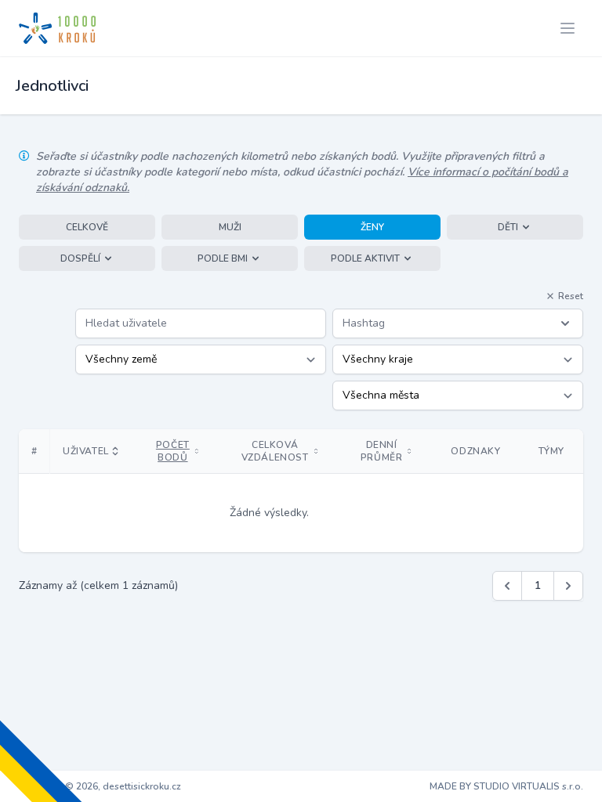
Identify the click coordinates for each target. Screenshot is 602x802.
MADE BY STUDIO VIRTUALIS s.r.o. (506, 786)
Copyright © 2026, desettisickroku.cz (100, 786)
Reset (570, 296)
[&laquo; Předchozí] (507, 586)
